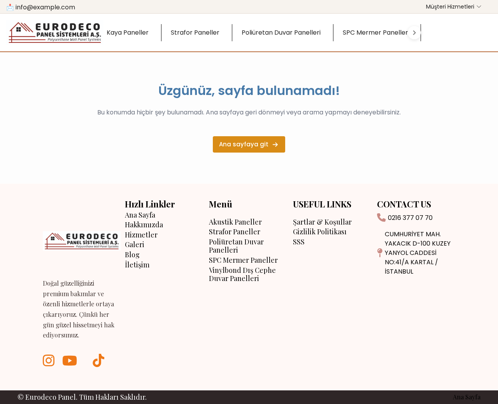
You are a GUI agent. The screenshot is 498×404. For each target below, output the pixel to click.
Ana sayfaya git (243, 144)
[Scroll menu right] (414, 32)
